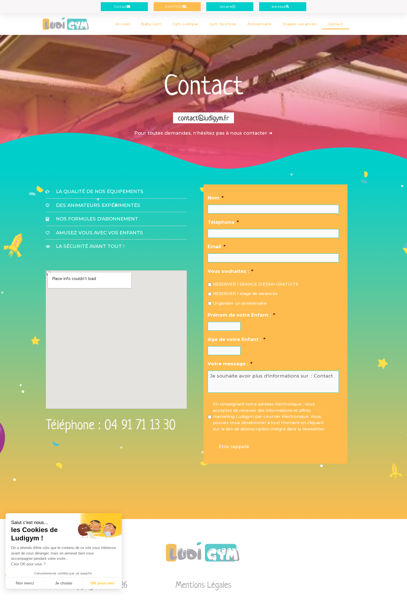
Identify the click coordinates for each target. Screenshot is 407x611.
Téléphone (223, 222)
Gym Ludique (185, 24)
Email (217, 246)
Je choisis (63, 583)
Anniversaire (259, 24)
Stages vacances (300, 24)
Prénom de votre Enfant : (241, 315)
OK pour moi (102, 583)
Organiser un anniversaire (240, 303)
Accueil (122, 24)
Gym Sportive (222, 24)
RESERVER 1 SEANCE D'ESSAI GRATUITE (255, 284)
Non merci (25, 583)
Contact (336, 24)
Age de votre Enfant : (237, 339)
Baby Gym (151, 24)
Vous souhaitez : (230, 271)
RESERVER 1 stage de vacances (245, 293)
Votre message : (230, 363)
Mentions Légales (203, 585)
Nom (216, 198)
